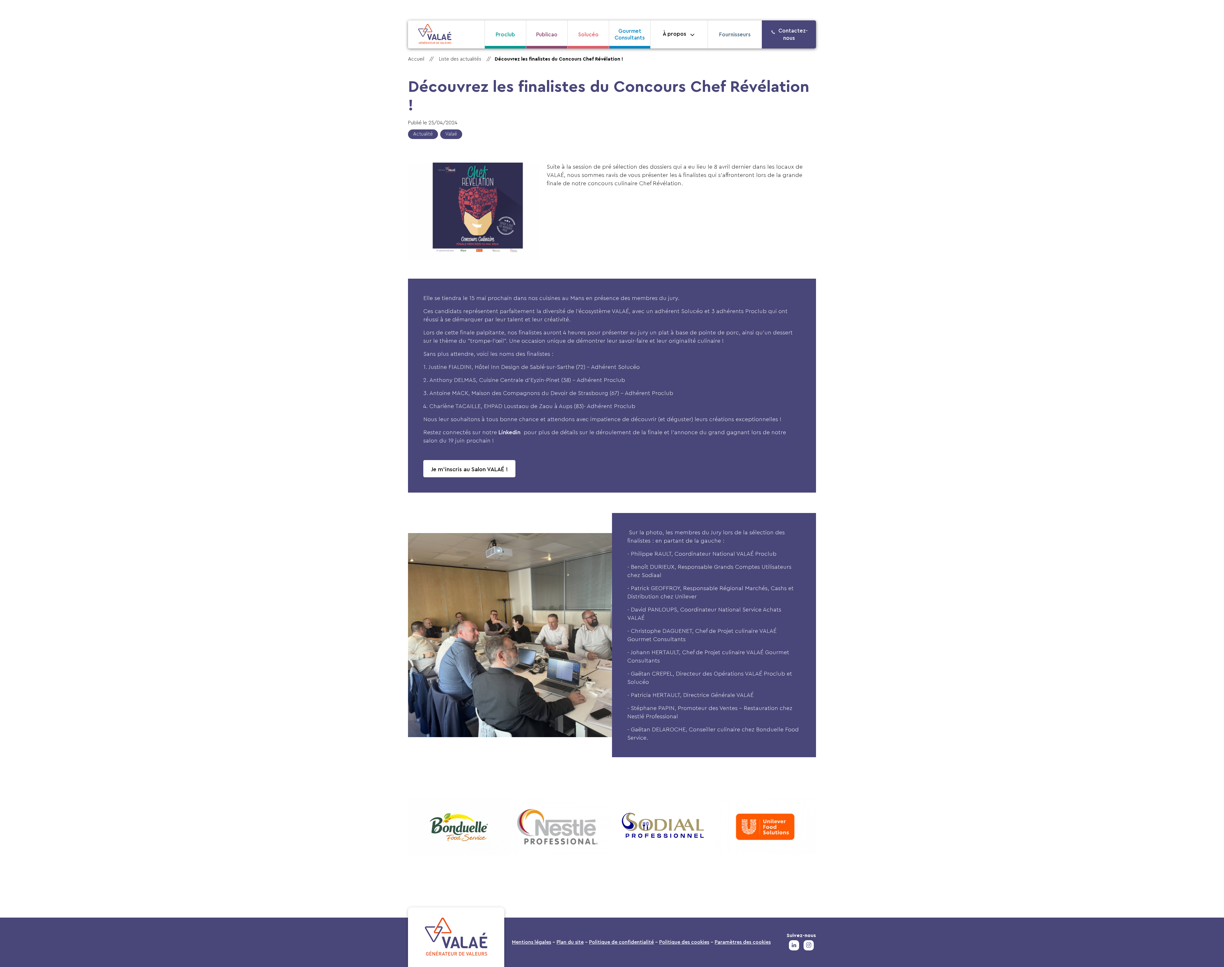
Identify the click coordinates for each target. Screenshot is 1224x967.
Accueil (416, 59)
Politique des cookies (684, 942)
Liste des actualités (460, 59)
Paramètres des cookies (743, 942)
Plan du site (570, 942)
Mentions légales (531, 942)
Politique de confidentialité (621, 942)
